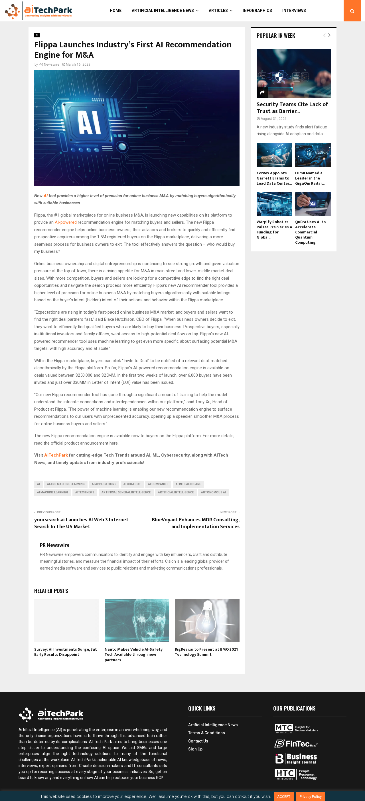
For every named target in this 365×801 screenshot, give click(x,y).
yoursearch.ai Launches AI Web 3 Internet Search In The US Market (81, 523)
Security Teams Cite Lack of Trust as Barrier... (292, 108)
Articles (218, 10)
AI (37, 35)
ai (38, 484)
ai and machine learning (66, 484)
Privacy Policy (311, 796)
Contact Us (198, 741)
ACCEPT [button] (283, 796)
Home (115, 10)
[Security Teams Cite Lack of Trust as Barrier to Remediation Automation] (294, 73)
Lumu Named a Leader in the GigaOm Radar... (310, 178)
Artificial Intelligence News (163, 10)
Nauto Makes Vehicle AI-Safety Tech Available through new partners (134, 654)
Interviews (294, 10)
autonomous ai (213, 492)
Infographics (257, 10)
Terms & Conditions (206, 733)
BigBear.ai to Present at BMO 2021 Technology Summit (206, 652)
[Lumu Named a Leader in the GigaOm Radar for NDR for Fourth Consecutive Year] (313, 155)
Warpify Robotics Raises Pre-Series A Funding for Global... (274, 230)
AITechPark (56, 455)
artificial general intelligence (126, 492)
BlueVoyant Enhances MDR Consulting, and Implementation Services (196, 523)
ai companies (158, 484)
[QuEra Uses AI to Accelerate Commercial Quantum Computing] (313, 204)
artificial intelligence (176, 492)
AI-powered (66, 222)
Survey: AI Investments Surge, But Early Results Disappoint (65, 652)
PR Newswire (49, 64)
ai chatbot (132, 484)
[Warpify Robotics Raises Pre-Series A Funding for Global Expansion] (274, 204)
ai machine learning (52, 492)
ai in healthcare (188, 484)
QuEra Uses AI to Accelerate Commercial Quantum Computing (310, 232)
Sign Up (195, 749)
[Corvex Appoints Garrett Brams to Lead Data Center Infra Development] (274, 155)
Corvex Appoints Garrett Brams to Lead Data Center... (274, 178)
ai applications (104, 484)
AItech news (84, 492)
